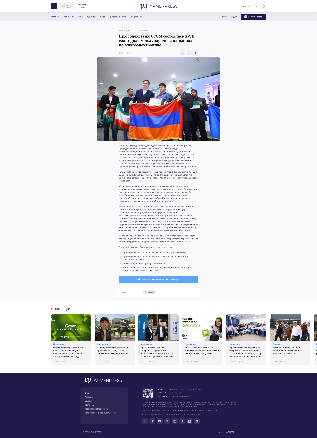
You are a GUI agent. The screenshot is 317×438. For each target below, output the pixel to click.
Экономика (68, 16)
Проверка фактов (117, 16)
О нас (87, 393)
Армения (55, 16)
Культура (91, 16)
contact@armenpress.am (179, 396)
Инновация (149, 292)
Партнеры (89, 404)
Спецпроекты (136, 16)
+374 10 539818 (175, 393)
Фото (224, 16)
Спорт (102, 16)
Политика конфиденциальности (100, 412)
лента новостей (255, 16)
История (88, 397)
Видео (234, 16)
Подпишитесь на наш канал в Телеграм (161, 279)
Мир (80, 16)
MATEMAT (230, 432)
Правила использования (96, 408)
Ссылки (88, 400)
